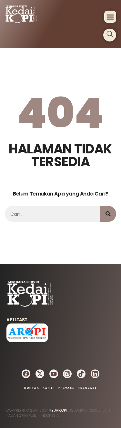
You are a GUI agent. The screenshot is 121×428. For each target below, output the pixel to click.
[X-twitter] (39, 373)
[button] (110, 17)
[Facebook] (26, 373)
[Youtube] (53, 373)
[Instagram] (67, 373)
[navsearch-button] (109, 35)
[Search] (108, 214)
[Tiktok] (81, 373)
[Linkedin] (95, 373)
